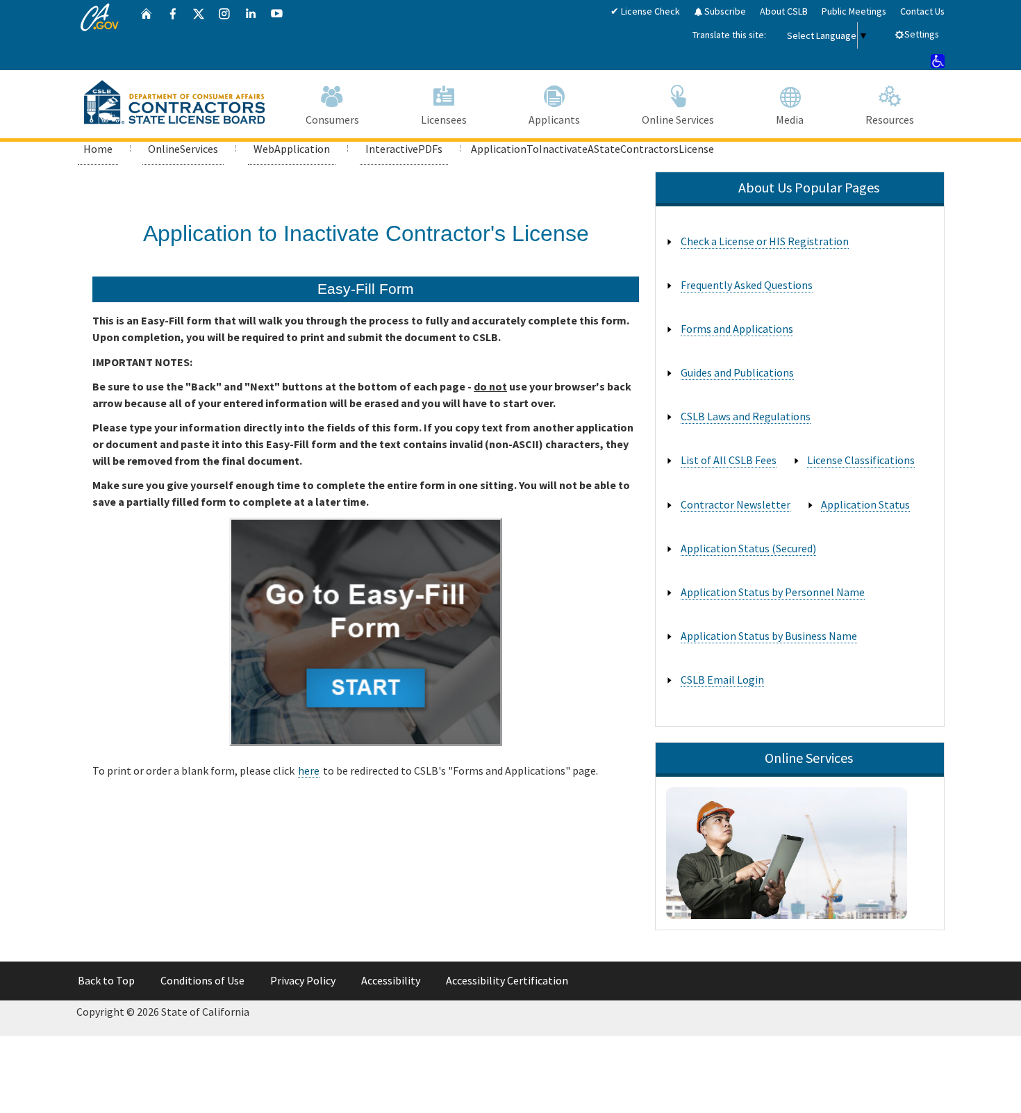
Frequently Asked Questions (747, 285)
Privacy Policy (302, 980)
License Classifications (861, 460)
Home (98, 149)
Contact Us (922, 11)
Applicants (554, 119)
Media (790, 119)
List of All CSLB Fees (729, 460)
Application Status (865, 504)
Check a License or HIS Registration (765, 241)
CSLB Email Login (722, 679)
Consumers (332, 119)
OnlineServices (183, 149)
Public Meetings (854, 11)
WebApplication (292, 149)
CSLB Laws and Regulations (746, 416)
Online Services (678, 119)
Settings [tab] (921, 34)
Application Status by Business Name (769, 636)
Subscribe (724, 11)
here (308, 770)
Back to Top (106, 980)
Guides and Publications (737, 372)
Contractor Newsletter (735, 504)
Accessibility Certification (507, 980)
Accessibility (390, 980)
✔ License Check (645, 11)
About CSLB (784, 11)
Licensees (444, 119)
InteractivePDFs (403, 149)
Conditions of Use (202, 980)
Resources (889, 119)
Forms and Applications (737, 329)
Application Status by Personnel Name (773, 592)
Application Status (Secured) (748, 548)
